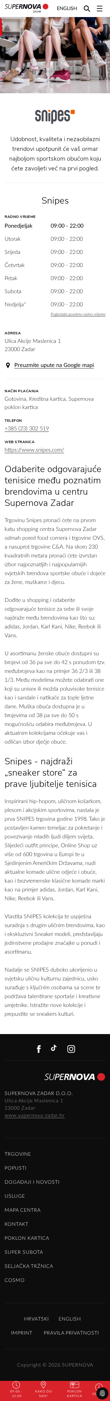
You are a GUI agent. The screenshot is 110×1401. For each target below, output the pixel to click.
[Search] (87, 8)
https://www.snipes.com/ (34, 450)
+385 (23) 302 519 (27, 429)
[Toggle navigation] (99, 8)
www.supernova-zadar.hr (35, 1115)
